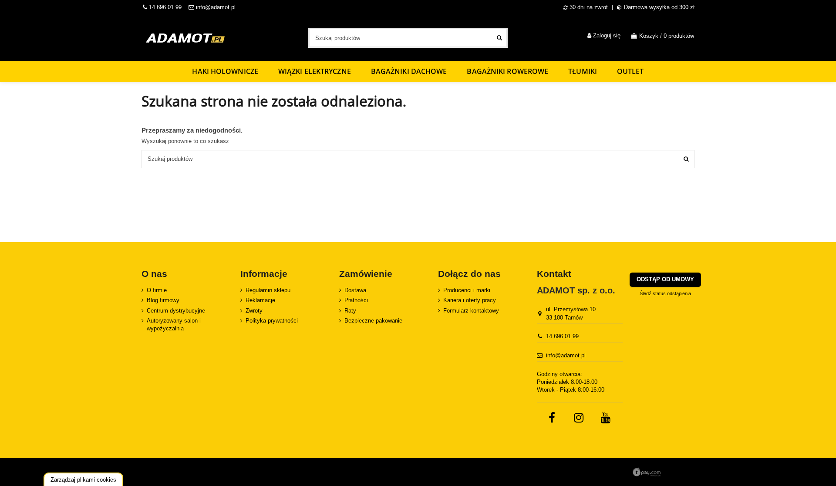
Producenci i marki (466, 290)
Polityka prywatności (272, 320)
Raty (350, 310)
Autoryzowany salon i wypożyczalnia (174, 324)
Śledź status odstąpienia (665, 293)
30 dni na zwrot (589, 7)
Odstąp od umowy (665, 279)
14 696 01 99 (164, 7)
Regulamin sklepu (268, 290)
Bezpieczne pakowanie (373, 320)
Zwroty (254, 310)
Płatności (356, 300)
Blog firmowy (163, 300)
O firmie (157, 290)
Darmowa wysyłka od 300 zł (659, 7)
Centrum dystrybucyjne (176, 310)
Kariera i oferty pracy (469, 300)
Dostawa (355, 290)
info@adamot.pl (216, 7)
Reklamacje (260, 300)
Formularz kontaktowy (471, 310)
